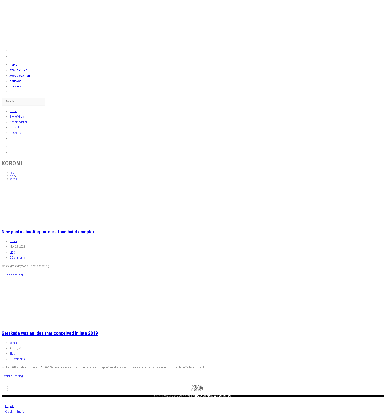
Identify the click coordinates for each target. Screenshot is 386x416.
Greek (9, 411)
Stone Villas (17, 116)
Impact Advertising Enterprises (213, 396)
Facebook (197, 386)
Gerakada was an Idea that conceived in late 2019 (50, 333)
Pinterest (197, 390)
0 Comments (17, 257)
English (9, 406)
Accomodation (19, 122)
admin (13, 241)
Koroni (14, 179)
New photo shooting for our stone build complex (48, 232)
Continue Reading (12, 274)
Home (13, 111)
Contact (14, 127)
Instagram (197, 388)
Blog (12, 252)
